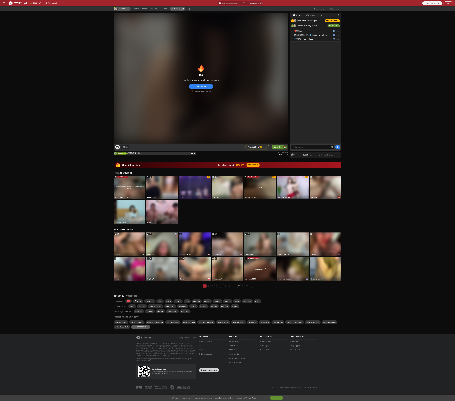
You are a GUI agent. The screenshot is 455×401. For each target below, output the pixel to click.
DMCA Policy (233, 350)
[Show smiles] (331, 147)
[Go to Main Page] (18, 3)
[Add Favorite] (117, 147)
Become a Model (265, 341)
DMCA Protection (296, 350)
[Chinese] (128, 301)
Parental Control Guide (237, 358)
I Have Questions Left (209, 370)
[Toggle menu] (4, 3)
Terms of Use (234, 346)
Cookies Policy (234, 354)
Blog (202, 346)
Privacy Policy (234, 341)
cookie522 (119, 296)
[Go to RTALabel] (139, 387)
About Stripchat (206, 341)
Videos (145, 9)
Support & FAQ (295, 341)
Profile (136, 9)
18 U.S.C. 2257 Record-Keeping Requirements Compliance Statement (294, 387)
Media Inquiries (206, 354)
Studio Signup (264, 346)
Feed (165, 9)
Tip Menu (333, 26)
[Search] (244, 3)
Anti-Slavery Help (235, 362)
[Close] (338, 165)
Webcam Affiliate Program (269, 350)
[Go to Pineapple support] (172, 387)
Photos (155, 9)
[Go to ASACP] (148, 387)
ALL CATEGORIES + (141, 327)
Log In (448, 3)
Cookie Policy (251, 398)
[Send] (337, 147)
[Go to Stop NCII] (183, 387)
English (186, 337)
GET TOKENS (253, 165)
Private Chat (331, 21)
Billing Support (295, 346)
